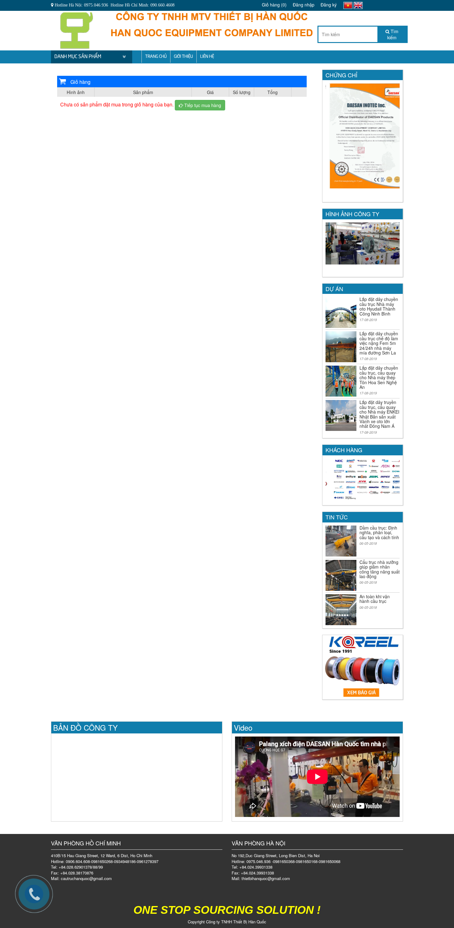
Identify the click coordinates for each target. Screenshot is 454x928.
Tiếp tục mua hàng (202, 105)
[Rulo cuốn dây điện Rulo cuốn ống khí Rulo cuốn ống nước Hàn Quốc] (76, 29)
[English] (358, 5)
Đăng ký (329, 5)
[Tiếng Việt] (348, 5)
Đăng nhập (303, 5)
